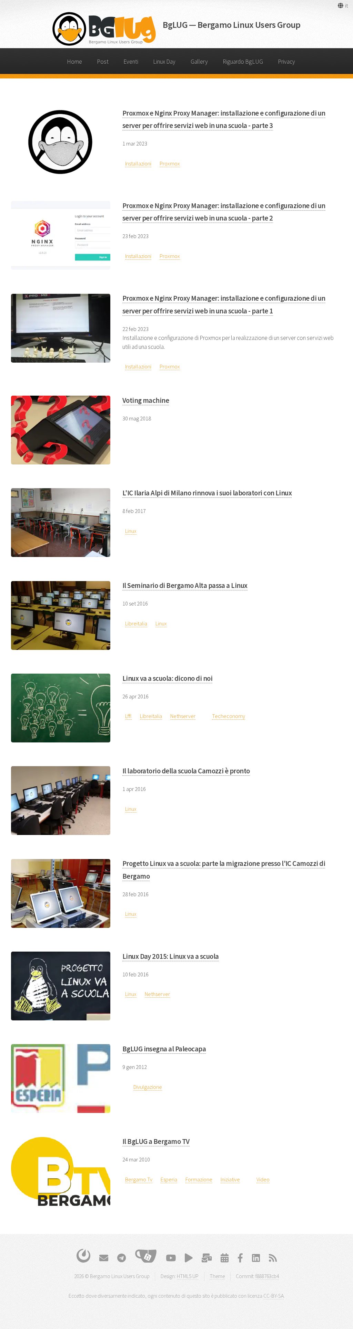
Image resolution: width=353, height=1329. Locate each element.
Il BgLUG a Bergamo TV (156, 1141)
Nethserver (182, 715)
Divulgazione (147, 1086)
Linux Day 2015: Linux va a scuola (170, 956)
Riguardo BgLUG (243, 61)
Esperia (169, 1179)
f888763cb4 (267, 1276)
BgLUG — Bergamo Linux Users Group (232, 24)
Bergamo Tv (138, 1179)
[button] (342, 5)
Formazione (198, 1179)
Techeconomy (228, 715)
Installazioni (138, 163)
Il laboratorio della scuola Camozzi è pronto (186, 771)
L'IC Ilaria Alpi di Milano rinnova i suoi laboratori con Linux (207, 493)
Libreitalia (136, 623)
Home (74, 61)
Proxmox (170, 163)
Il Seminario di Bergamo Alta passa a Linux (185, 585)
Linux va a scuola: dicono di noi (167, 678)
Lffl (128, 715)
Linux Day (164, 61)
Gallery (199, 61)
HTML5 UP (188, 1276)
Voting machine (145, 400)
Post (103, 61)
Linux (131, 530)
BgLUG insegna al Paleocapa (164, 1048)
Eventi (130, 61)
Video (263, 1179)
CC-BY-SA (273, 1296)
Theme (217, 1276)
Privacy (286, 61)
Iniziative (230, 1179)
